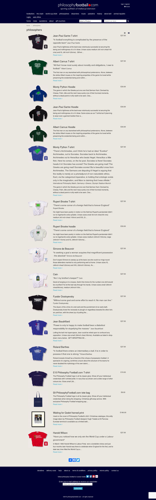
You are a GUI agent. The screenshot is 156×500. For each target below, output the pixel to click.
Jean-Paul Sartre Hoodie (65, 106)
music (83, 13)
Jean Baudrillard (61, 321)
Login (122, 4)
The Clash (40, 13)
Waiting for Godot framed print (68, 412)
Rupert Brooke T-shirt (64, 201)
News (35, 21)
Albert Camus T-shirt (63, 61)
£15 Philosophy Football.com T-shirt (71, 372)
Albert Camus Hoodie (64, 127)
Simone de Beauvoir (63, 248)
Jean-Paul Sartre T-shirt (65, 35)
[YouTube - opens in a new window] (93, 476)
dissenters (75, 13)
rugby (29, 17)
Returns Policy (104, 470)
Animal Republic (119, 13)
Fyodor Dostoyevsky (63, 296)
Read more (57, 55)
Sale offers (37, 17)
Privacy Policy (92, 470)
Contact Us (115, 470)
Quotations (43, 21)
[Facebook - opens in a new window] (90, 476)
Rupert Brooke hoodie (64, 226)
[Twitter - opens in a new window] (87, 476)
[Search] (127, 20)
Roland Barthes (61, 346)
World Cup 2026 (51, 13)
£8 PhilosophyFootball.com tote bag (71, 392)
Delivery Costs (51, 470)
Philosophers (36, 25)
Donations (40, 470)
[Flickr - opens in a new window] (96, 476)
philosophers (64, 13)
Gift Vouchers (60, 21)
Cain (55, 274)
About (51, 21)
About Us (67, 470)
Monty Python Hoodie (64, 86)
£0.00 (128, 7)
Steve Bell (107, 13)
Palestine (91, 13)
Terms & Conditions (78, 470)
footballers (30, 13)
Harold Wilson (60, 432)
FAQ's (60, 470)
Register (127, 4)
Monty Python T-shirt (63, 147)
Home (29, 21)
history (99, 13)
